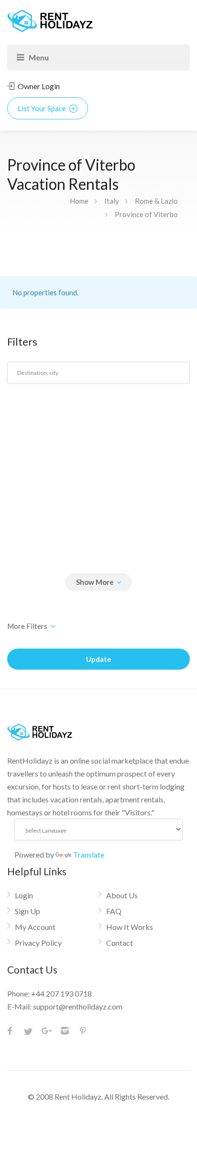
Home (79, 201)
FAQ (113, 911)
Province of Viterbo (146, 214)
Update (98, 659)
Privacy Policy (38, 942)
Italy (111, 201)
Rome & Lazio (156, 201)
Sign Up (27, 911)
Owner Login (38, 86)
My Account (35, 926)
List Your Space (42, 108)
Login (24, 895)
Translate (88, 854)
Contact (119, 942)
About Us (122, 895)
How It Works (129, 926)
